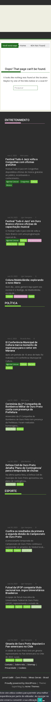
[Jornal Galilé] (4, 34)
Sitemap (31, 664)
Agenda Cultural (12, 182)
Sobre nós (20, 664)
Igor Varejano (26, 217)
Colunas (9, 296)
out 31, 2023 (12, 400)
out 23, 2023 (12, 276)
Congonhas (25, 182)
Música (9, 185)
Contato (9, 664)
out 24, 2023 (12, 584)
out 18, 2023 (12, 640)
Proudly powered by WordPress (20, 683)
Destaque (10, 607)
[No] (43, 700)
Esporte (9, 550)
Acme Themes (32, 686)
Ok (40, 699)
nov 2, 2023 (12, 155)
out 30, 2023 (12, 461)
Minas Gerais (12, 244)
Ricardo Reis (25, 338)
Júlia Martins (26, 461)
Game (31, 296)
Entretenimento (34, 240)
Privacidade (10, 667)
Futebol (17, 550)
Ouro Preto (10, 429)
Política (9, 368)
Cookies (22, 667)
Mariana (31, 364)
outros (21, 244)
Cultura (34, 182)
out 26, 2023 (12, 217)
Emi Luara (24, 155)
